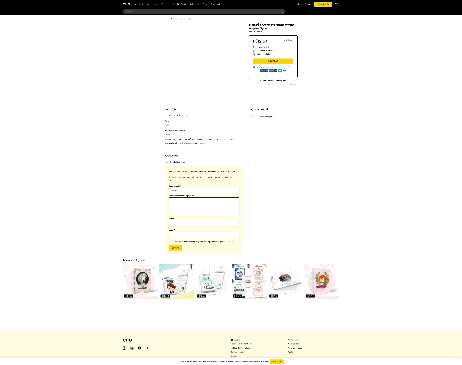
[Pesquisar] (282, 11)
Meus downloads (295, 348)
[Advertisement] (273, 95)
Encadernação (186, 19)
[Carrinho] (336, 4)
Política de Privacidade (240, 348)
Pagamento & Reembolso (241, 343)
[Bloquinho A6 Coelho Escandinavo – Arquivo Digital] (212, 281)
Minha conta (293, 339)
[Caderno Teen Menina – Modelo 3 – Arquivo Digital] (321, 281)
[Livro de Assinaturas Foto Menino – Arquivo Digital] (285, 281)
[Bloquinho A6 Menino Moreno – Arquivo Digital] (176, 281)
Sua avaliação (175, 186)
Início (166, 19)
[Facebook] (139, 348)
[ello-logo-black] (174, 340)
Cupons (236, 339)
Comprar (273, 61)
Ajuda (290, 351)
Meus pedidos (294, 343)
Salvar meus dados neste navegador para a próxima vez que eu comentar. (203, 241)
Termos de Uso (237, 351)
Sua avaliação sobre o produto (182, 195)
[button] (149, 4)
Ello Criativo (257, 31)
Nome (172, 218)
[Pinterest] (132, 348)
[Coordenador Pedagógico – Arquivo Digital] (249, 281)
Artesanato (174, 19)
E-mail (172, 230)
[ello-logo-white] (126, 4)
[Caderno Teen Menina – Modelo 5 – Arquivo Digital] (140, 281)
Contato (234, 356)
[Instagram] (124, 348)
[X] (147, 348)
